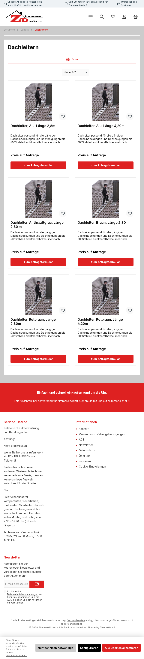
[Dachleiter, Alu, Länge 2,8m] (38, 102)
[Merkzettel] (113, 16)
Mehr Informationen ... (16, 655)
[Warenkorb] (135, 16)
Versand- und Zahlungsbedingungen (102, 434)
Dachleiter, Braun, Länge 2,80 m (104, 222)
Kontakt (83, 428)
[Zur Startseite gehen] (24, 16)
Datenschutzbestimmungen (22, 594)
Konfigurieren (89, 647)
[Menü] (90, 16)
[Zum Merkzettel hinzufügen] (62, 116)
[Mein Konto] (124, 16)
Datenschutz (87, 450)
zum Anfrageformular (38, 165)
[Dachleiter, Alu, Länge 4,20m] (105, 102)
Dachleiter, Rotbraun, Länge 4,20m (100, 321)
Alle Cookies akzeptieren (121, 647)
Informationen (86, 422)
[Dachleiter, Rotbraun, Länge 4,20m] (105, 296)
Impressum (86, 461)
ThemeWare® (107, 627)
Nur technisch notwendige (55, 647)
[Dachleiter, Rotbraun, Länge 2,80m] (38, 296)
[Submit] (36, 584)
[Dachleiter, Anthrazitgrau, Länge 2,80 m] (38, 199)
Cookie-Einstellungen (92, 466)
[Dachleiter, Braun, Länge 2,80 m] (105, 199)
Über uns (84, 455)
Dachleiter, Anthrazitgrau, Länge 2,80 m (37, 225)
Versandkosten (76, 620)
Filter (74, 59)
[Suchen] (101, 16)
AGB (81, 439)
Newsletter (86, 445)
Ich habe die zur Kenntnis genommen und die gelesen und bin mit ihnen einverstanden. (25, 597)
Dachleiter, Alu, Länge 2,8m (32, 126)
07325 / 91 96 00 (14, 536)
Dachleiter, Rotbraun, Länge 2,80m (33, 321)
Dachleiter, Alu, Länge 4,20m (101, 126)
